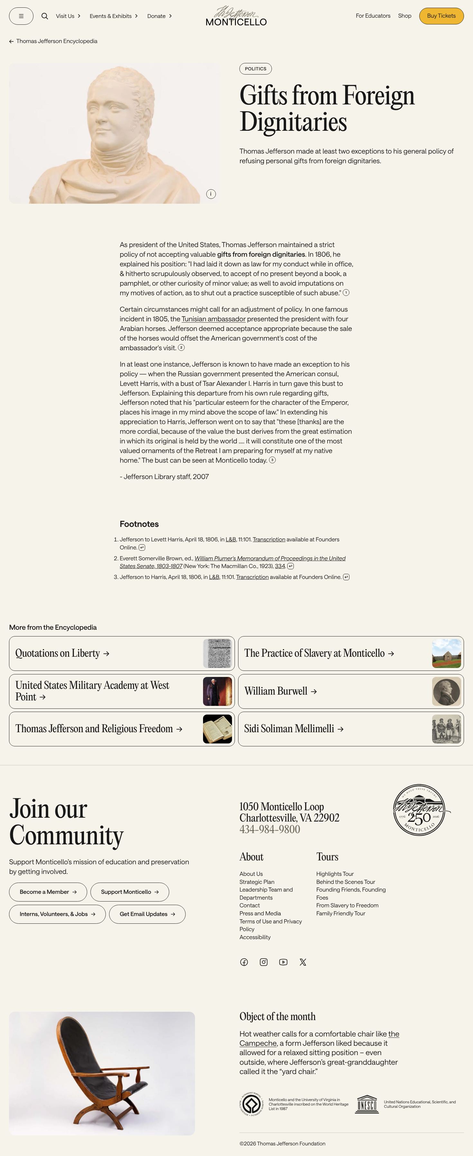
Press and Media (260, 913)
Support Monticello (126, 892)
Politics (255, 68)
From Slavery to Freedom (347, 905)
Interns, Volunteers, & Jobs (54, 914)
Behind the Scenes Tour (345, 882)
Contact (249, 905)
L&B (231, 539)
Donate (156, 16)
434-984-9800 (269, 830)
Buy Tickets (441, 16)
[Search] (44, 16)
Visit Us (65, 16)
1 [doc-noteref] (346, 292)
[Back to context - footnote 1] (142, 547)
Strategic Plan (256, 882)
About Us (251, 874)
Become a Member (44, 892)
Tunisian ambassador (214, 319)
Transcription (269, 539)
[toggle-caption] (211, 194)
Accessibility (255, 937)
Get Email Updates (143, 914)
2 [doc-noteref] (181, 347)
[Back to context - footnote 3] (346, 577)
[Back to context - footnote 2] (290, 566)
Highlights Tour (335, 874)
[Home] (236, 16)
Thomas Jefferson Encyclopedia (56, 41)
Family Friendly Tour (340, 913)
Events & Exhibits (111, 16)
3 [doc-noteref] (272, 460)
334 (280, 566)
